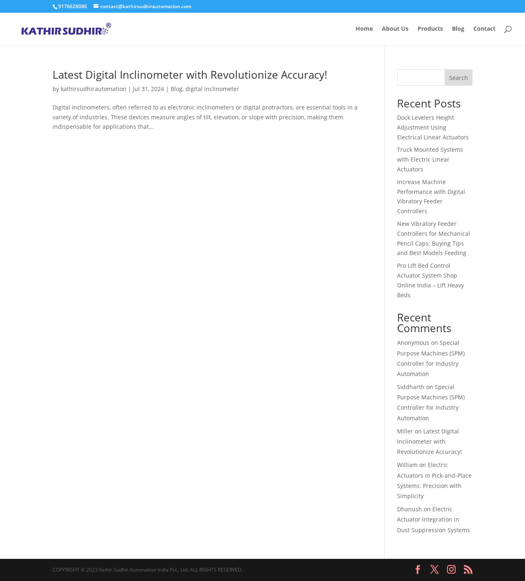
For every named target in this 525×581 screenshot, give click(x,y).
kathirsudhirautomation (93, 89)
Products (430, 29)
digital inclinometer (212, 89)
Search (458, 78)
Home (364, 29)
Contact (484, 29)
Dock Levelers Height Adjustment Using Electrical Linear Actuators (433, 127)
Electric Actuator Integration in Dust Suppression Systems (433, 519)
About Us (395, 29)
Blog (458, 29)
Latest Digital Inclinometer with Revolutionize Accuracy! (189, 74)
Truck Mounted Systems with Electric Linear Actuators (430, 159)
